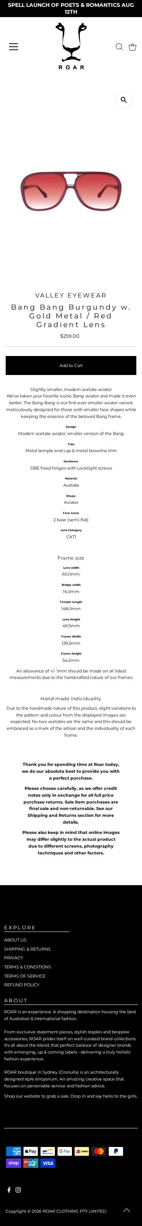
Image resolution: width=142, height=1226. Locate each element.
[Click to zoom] (124, 99)
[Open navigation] (22, 46)
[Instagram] (18, 1191)
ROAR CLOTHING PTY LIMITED (74, 1211)
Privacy (13, 957)
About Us (15, 940)
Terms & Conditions (27, 967)
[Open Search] (119, 47)
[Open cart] (132, 47)
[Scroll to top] (126, 1210)
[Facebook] (9, 1191)
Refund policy (21, 984)
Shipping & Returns (27, 949)
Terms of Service (24, 976)
